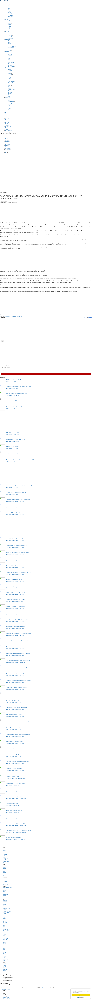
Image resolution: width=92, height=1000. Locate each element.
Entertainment (8, 67)
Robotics (10, 93)
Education (10, 9)
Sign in (85, 317)
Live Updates (6, 362)
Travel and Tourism (12, 46)
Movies (9, 72)
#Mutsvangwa (7, 316)
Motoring (10, 103)
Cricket (9, 23)
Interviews (10, 54)
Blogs (9, 58)
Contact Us (5, 970)
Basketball (10, 24)
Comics (9, 49)
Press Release (11, 16)
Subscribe (46, 374)
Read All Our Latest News (9, 843)
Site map (4, 966)
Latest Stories (8, 130)
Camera (10, 86)
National (10, 7)
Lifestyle (7, 39)
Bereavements (11, 65)
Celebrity (10, 70)
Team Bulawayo (11, 81)
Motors (9, 85)
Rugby (9, 26)
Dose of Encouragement (13, 40)
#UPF (22, 316)
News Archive (5, 963)
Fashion (10, 43)
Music (9, 69)
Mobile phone (11, 89)
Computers (10, 90)
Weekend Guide (11, 82)
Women (9, 104)
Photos (9, 50)
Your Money (10, 38)
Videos (7, 97)
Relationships (11, 47)
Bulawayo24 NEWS (4, 0)
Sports (6, 19)
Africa (9, 8)
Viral (9, 111)
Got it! (80, 995)
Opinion (7, 51)
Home (7, 118)
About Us (5, 969)
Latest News (6, 133)
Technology (7, 127)
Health (9, 11)
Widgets (4, 965)
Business (7, 31)
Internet (9, 88)
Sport (9, 100)
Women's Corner (11, 61)
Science (9, 95)
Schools (9, 27)
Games (9, 73)
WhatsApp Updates (12, 63)
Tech (6, 84)
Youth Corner (11, 62)
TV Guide (10, 74)
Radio (9, 77)
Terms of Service (46, 988)
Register (90, 317)
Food (9, 105)
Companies (10, 34)
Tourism (10, 107)
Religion (10, 12)
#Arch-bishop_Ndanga (15, 316)
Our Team (5, 972)
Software (10, 92)
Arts (9, 76)
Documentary (11, 109)
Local (9, 4)
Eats (9, 42)
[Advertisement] (46, 163)
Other (9, 30)
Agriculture (10, 15)
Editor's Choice (13, 133)
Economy (10, 35)
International (10, 13)
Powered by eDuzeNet (5, 989)
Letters (9, 57)
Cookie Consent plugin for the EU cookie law (80, 997)
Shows (9, 78)
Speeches (10, 55)
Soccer (9, 22)
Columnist (10, 53)
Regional (10, 5)
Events (9, 80)
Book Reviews (11, 66)
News (6, 3)
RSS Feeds (5, 968)
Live (9, 18)
